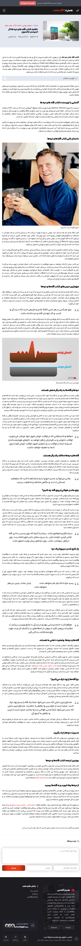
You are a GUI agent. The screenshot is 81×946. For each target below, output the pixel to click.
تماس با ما (34, 891)
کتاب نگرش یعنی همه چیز (46, 665)
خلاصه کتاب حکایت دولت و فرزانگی (22, 805)
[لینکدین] (6, 937)
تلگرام (25, 940)
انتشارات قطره (40, 777)
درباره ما (35, 893)
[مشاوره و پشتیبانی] (31, 925)
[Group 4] (63, 10)
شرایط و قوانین (32, 896)
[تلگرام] (25, 937)
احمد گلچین (12, 37)
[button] (77, 10)
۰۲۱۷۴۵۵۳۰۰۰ (21, 927)
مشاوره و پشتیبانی (22, 923)
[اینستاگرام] (15, 937)
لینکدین (6, 940)
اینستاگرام (15, 940)
